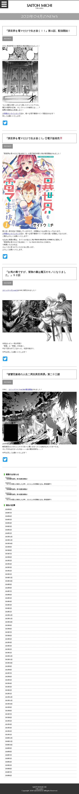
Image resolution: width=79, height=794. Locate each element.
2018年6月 (8, 775)
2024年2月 (8, 608)
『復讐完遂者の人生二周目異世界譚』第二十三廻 (32, 374)
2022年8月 (8, 670)
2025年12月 (8, 536)
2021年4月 (8, 724)
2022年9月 (8, 666)
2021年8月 (8, 710)
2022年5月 (8, 680)
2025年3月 (8, 567)
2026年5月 (8, 519)
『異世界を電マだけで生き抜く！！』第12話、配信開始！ (37, 30)
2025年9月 (8, 547)
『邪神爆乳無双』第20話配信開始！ (16, 479)
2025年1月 (8, 574)
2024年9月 (8, 584)
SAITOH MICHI (39, 5)
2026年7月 (8, 513)
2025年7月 (8, 554)
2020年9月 (8, 748)
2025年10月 (8, 543)
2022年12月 (8, 656)
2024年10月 (8, 581)
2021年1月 (8, 734)
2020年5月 (8, 758)
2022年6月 (8, 676)
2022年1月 (8, 693)
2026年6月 (8, 516)
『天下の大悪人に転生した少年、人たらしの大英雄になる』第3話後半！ (28, 484)
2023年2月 (8, 649)
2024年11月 (8, 577)
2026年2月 (8, 530)
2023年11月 (8, 618)
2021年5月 (8, 721)
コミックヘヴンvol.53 (10, 290)
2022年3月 (8, 687)
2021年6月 (8, 717)
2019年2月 (8, 765)
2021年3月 (8, 728)
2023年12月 (8, 615)
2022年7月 (8, 673)
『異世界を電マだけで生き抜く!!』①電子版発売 (32, 138)
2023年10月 (8, 622)
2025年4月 (8, 564)
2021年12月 (8, 697)
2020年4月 (8, 762)
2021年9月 (8, 707)
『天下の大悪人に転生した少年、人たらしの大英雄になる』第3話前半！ (28, 499)
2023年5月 (8, 639)
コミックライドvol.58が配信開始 (20, 389)
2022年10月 (8, 663)
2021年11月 (8, 700)
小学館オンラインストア (11, 113)
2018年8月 (8, 768)
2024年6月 (8, 594)
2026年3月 (8, 526)
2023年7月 (8, 632)
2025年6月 (8, 557)
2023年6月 (8, 635)
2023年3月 (8, 646)
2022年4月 (8, 683)
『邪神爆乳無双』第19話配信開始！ (16, 489)
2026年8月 (8, 509)
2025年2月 (8, 571)
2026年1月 (8, 533)
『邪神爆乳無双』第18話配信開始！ (16, 494)
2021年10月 (8, 704)
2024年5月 (8, 598)
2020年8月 (8, 751)
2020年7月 (8, 755)
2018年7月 (8, 772)
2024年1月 (8, 612)
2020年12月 (8, 738)
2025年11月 (8, 540)
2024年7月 (8, 591)
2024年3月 (8, 605)
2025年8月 (8, 550)
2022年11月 (8, 659)
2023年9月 (8, 625)
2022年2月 (8, 690)
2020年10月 (8, 745)
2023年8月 (8, 629)
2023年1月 (8, 652)
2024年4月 (8, 601)
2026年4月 (8, 523)
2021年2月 (8, 731)
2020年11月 (8, 741)
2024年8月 (8, 588)
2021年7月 (8, 714)
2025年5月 (8, 560)
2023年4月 (8, 642)
